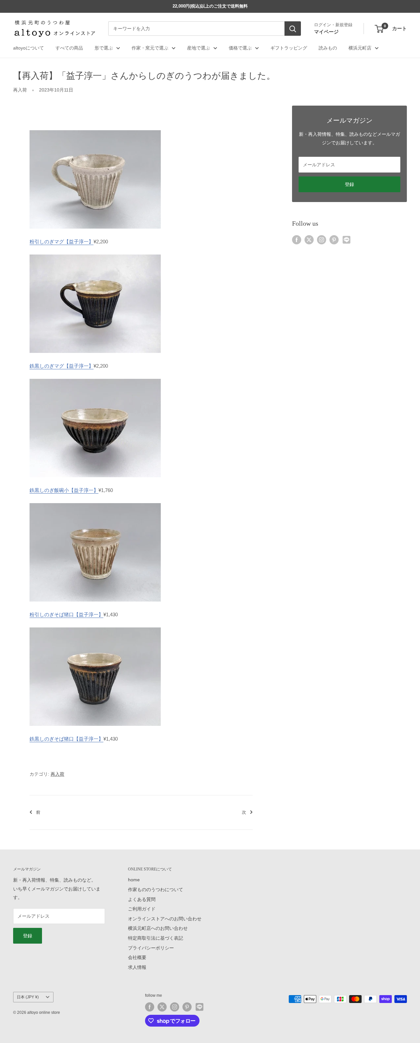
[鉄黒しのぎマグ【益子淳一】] (95, 254)
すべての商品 (69, 48)
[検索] (292, 29)
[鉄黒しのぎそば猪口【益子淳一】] (95, 627)
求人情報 (137, 967)
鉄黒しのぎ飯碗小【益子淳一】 (64, 490)
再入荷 (20, 89)
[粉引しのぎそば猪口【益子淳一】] (95, 502)
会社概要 (137, 957)
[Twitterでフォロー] (309, 239)
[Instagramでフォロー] (321, 239)
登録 (349, 184)
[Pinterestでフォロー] (334, 239)
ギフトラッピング (288, 48)
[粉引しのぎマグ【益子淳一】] (95, 130)
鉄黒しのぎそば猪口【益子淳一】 (66, 739)
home (134, 879)
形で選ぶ (103, 48)
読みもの (328, 48)
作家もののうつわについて (155, 889)
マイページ (326, 31)
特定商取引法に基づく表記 (155, 938)
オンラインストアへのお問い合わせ (164, 918)
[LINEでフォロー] (346, 239)
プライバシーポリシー (151, 948)
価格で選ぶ (240, 48)
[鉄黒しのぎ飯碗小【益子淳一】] (95, 378)
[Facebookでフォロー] (296, 239)
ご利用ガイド (142, 908)
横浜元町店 (359, 48)
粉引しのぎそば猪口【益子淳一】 (66, 614)
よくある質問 (142, 899)
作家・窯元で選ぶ (150, 48)
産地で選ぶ (198, 48)
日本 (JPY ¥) (28, 997)
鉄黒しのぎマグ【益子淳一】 (62, 366)
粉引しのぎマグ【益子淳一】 (62, 241)
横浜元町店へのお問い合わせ (158, 928)
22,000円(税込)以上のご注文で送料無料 (210, 6)
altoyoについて (28, 48)
